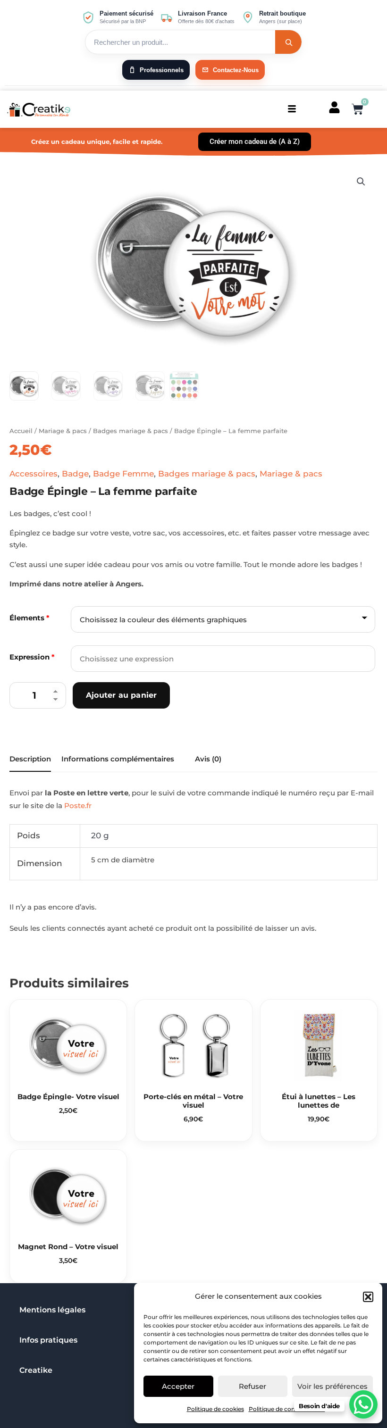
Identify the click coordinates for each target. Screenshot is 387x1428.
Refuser (252, 1386)
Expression (32, 656)
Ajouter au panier (121, 695)
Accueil (21, 430)
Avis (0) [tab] (208, 758)
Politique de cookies (215, 1408)
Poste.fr (78, 805)
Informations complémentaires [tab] (117, 758)
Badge (75, 473)
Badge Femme (123, 473)
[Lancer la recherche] (288, 42)
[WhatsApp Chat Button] (363, 1404)
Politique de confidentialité (287, 1408)
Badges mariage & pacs (130, 430)
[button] (368, 1297)
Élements (29, 617)
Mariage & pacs (63, 430)
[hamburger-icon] (292, 109)
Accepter (178, 1386)
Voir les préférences (332, 1386)
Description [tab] (30, 758)
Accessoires (33, 473)
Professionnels (162, 70)
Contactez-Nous (236, 70)
